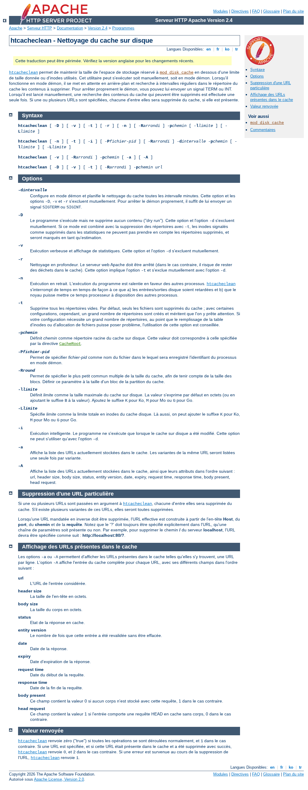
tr (236, 49)
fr (217, 49)
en (208, 49)
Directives (240, 11)
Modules (220, 11)
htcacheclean (23, 72)
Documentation (70, 28)
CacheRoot (70, 343)
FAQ (256, 11)
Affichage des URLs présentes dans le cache (271, 97)
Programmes (123, 28)
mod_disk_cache (176, 72)
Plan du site (293, 11)
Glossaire (271, 11)
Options (257, 76)
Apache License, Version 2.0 (59, 779)
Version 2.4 (97, 28)
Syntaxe (257, 69)
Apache (15, 28)
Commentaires (263, 130)
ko (227, 49)
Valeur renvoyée (264, 106)
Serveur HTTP (39, 28)
